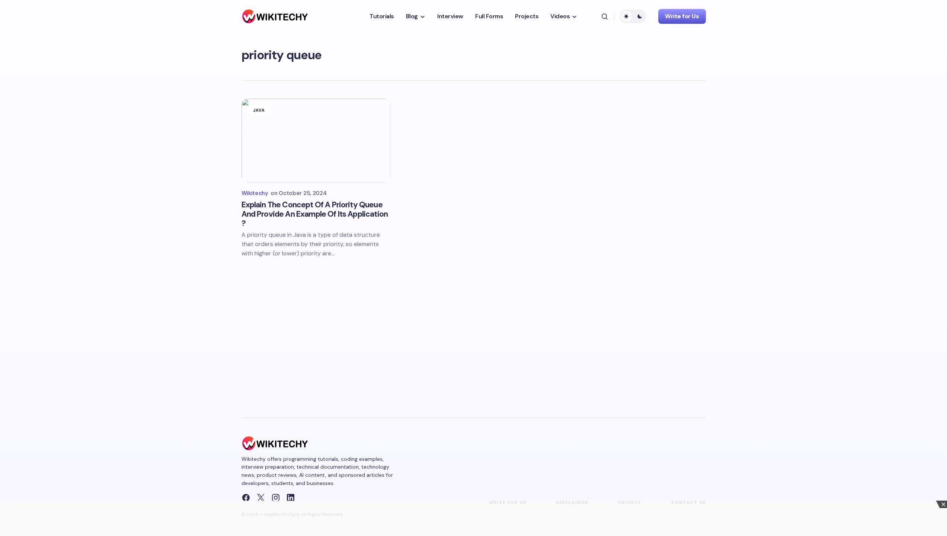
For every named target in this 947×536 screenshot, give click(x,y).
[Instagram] (275, 497)
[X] (260, 497)
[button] (604, 16)
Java (259, 110)
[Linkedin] (290, 497)
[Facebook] (246, 497)
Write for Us (682, 16)
